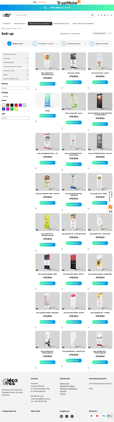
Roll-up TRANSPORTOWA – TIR (47, 153)
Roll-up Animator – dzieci (100, 73)
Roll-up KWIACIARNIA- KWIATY (73, 274)
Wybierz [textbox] (4, 88)
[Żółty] (16, 109)
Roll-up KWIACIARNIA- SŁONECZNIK (100, 274)
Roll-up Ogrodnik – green (73, 113)
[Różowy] (8, 109)
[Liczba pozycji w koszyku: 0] (111, 15)
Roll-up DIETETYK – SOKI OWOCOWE (74, 234)
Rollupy (6, 96)
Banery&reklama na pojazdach (39, 24)
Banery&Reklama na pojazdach (16, 66)
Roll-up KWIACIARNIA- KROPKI (74, 313)
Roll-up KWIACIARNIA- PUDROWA (47, 313)
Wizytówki (6, 24)
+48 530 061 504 (40, 401)
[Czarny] (12, 105)
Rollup (47, 111)
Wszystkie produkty (10, 54)
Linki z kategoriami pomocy (100, 383)
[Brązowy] (8, 105)
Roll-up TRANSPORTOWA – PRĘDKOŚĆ (73, 194)
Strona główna (8, 28)
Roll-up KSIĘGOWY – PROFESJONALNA (47, 352)
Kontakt (63, 391)
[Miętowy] (24, 105)
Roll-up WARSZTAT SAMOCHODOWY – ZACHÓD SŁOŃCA (100, 114)
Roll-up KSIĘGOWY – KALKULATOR (74, 351)
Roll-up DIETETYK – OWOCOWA (100, 234)
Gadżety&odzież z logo (61, 24)
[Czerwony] (16, 105)
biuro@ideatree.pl (42, 399)
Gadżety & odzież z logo (16, 79)
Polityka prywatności (68, 389)
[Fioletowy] (20, 105)
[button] (36, 90)
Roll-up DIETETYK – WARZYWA (100, 193)
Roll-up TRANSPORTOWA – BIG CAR (100, 153)
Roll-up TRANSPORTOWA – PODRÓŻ (47, 193)
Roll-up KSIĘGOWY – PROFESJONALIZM (100, 352)
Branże (16, 75)
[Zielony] (12, 109)
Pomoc (63, 394)
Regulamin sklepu (67, 386)
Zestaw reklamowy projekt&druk (83, 24)
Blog (91, 388)
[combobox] (15, 88)
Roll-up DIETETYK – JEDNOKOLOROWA (47, 234)
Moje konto (64, 383)
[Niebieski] (4, 109)
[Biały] (4, 105)
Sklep (14, 28)
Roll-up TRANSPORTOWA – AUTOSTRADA (74, 154)
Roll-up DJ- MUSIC (74, 73)
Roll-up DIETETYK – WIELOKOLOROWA (47, 73)
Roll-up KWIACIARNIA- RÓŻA (47, 274)
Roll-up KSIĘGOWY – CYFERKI (100, 313)
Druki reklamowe (19, 24)
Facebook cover (16, 71)
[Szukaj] (92, 15)
